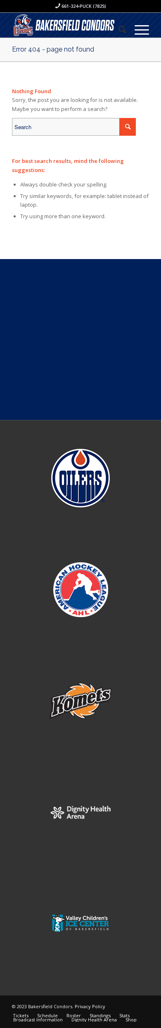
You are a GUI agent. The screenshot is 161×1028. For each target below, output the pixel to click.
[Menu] (137, 29)
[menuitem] (118, 29)
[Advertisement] (80, 339)
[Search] (118, 29)
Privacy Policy (90, 1006)
